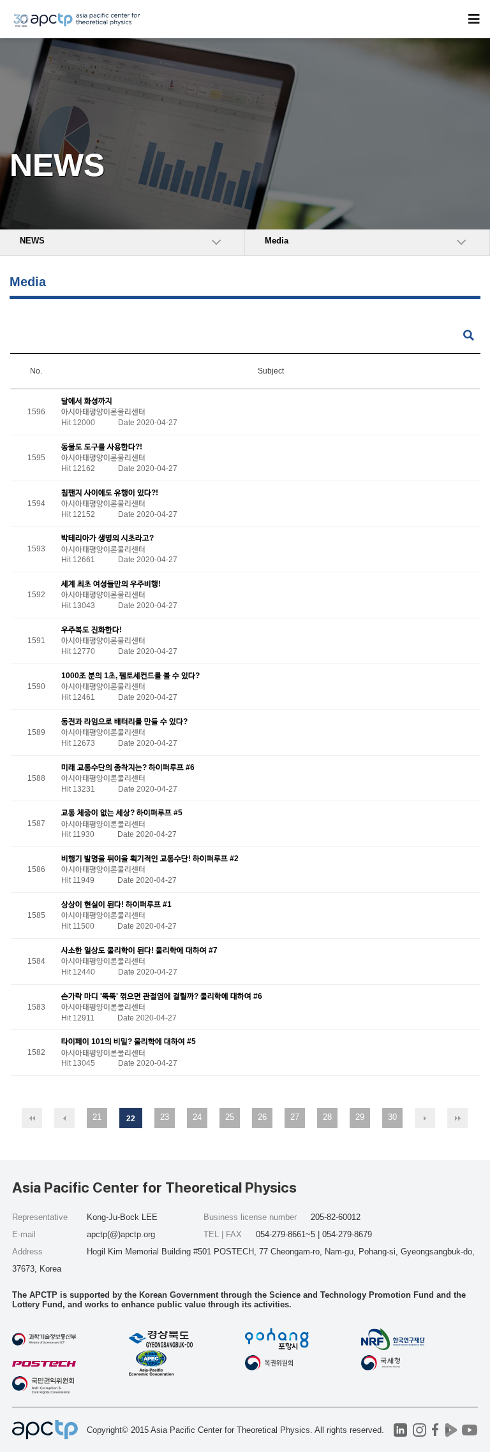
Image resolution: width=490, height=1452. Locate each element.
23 (164, 1117)
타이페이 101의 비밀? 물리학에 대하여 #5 (128, 1042)
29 (359, 1117)
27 (294, 1117)
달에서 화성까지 (86, 400)
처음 (32, 1118)
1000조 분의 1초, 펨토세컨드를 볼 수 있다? (130, 675)
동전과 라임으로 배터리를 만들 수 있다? (124, 721)
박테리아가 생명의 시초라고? (107, 538)
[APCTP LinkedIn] (400, 1430)
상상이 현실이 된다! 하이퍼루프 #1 (116, 904)
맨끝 (457, 1118)
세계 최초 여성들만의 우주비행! (111, 584)
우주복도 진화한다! (91, 629)
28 (327, 1117)
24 (197, 1117)
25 (229, 1117)
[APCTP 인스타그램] (419, 1430)
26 (262, 1117)
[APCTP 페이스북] (435, 1430)
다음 (425, 1118)
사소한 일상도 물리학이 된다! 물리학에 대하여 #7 (139, 950)
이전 (64, 1118)
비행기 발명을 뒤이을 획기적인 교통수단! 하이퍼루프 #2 (150, 859)
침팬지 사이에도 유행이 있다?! (109, 492)
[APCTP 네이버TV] (451, 1430)
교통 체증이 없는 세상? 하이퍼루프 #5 (121, 813)
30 (392, 1117)
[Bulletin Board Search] (468, 335)
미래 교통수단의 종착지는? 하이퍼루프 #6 (128, 767)
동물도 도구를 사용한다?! (101, 446)
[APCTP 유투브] (470, 1430)
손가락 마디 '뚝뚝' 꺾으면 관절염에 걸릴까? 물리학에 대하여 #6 (161, 996)
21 (97, 1117)
